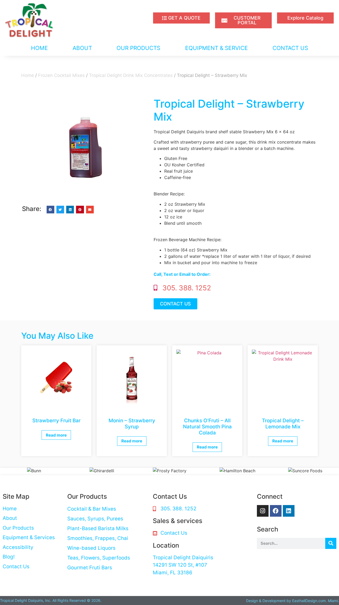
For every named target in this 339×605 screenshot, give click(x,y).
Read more (56, 435)
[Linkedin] (289, 511)
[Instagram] (263, 511)
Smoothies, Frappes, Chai (97, 538)
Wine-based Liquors (91, 548)
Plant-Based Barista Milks (97, 528)
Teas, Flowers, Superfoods (98, 558)
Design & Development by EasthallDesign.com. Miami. (292, 600)
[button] (50, 209)
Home (27, 75)
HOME (39, 48)
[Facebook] (276, 511)
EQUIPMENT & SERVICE (216, 48)
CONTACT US (290, 48)
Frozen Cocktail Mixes (61, 75)
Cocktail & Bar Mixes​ (91, 509)
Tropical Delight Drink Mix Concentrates (131, 75)
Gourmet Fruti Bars (89, 568)
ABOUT (82, 48)
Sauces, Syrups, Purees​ (95, 519)
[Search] (330, 543)
